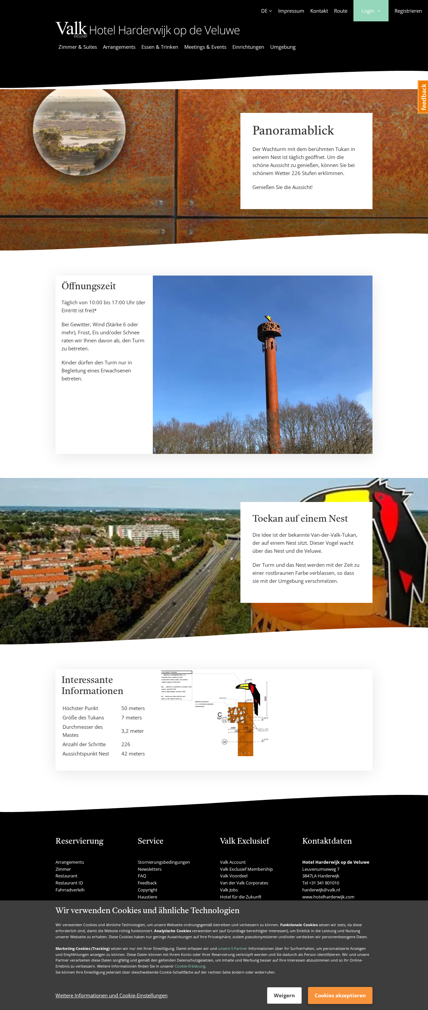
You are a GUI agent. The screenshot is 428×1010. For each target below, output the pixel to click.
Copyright (147, 890)
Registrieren (408, 10)
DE (264, 10)
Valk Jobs (229, 890)
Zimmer (63, 869)
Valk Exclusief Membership (246, 869)
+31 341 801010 (324, 883)
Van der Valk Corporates (244, 883)
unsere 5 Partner (232, 948)
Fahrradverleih (70, 890)
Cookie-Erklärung (190, 966)
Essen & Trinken (159, 46)
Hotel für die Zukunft (240, 897)
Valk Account (233, 862)
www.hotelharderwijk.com (328, 897)
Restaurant (67, 876)
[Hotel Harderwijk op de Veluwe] (148, 38)
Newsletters (150, 869)
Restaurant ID (69, 883)
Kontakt (319, 10)
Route (340, 10)
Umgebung (283, 46)
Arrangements (119, 46)
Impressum (291, 10)
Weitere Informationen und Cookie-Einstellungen (112, 995)
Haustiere (147, 897)
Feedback (147, 883)
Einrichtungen (248, 46)
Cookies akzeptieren (340, 995)
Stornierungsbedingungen (164, 862)
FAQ (142, 876)
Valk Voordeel (233, 876)
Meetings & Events (205, 46)
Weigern (284, 995)
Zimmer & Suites (78, 46)
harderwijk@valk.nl (321, 890)
